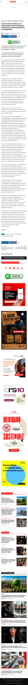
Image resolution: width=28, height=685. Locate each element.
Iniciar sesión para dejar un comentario (14, 257)
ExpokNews (7, 33)
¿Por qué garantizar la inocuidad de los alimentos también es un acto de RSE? (11, 672)
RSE (6, 20)
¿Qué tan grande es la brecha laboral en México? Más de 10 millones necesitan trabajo (8, 550)
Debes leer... (3, 536)
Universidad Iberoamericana (7, 236)
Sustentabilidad (17, 234)
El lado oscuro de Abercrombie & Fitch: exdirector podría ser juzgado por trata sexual (13, 646)
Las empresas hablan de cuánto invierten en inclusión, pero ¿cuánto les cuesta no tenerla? (13, 621)
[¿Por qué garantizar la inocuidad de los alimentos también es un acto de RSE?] (14, 660)
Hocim (12, 234)
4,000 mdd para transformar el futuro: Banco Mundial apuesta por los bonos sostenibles (8, 500)
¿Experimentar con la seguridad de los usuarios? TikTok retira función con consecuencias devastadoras (8, 540)
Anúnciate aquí (21, 679)
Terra (6, 229)
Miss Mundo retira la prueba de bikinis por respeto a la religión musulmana (7, 248)
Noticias (2, 20)
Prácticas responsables (5, 669)
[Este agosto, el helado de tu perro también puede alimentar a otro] (22, 522)
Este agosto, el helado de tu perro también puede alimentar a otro (8, 521)
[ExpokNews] (2, 33)
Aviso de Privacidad (16, 681)
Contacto (10, 681)
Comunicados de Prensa (5, 507)
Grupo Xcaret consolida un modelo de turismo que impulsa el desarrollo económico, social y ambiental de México (8, 512)
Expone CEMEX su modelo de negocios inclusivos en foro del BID (21, 248)
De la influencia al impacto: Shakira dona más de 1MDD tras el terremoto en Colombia (8, 561)
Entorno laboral (4, 619)
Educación (7, 234)
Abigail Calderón (4, 674)
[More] (18, 36)
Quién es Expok (14, 679)
